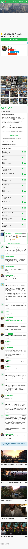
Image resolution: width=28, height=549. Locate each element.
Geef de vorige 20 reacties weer (14, 243)
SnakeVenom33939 (9, 256)
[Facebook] (8, 48)
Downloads (5, 108)
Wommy (7, 304)
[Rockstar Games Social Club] (12, 48)
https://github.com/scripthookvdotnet (13, 320)
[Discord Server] (13, 48)
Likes (11, 108)
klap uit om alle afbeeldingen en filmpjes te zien (14, 104)
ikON (9, 46)
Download (14, 39)
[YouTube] (10, 48)
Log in (7, 443)
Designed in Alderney (5, 543)
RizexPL (7, 415)
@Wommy (7, 319)
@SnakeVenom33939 (10, 276)
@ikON (7, 247)
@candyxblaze (8, 335)
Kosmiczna (7, 246)
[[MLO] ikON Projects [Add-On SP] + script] (14, 83)
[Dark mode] (24, 1)
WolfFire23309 (8, 233)
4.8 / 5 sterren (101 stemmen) (5, 111)
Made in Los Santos (5, 544)
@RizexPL (7, 435)
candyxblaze (8, 325)
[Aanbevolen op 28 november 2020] (1, 34)
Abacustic (7, 374)
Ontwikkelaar (10, 275)
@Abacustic (8, 397)
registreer (13, 443)
